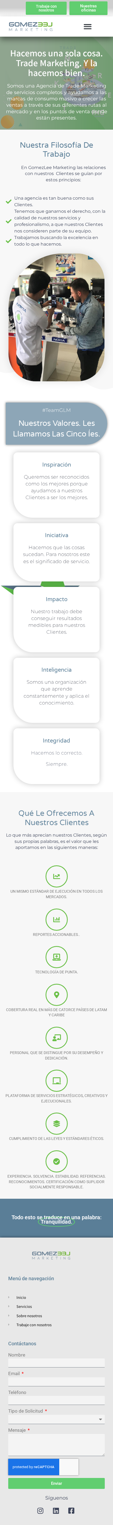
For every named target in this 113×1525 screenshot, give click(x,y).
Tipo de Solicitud (26, 1411)
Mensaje (17, 1430)
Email (14, 1373)
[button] (87, 26)
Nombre (16, 1355)
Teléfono (17, 1392)
